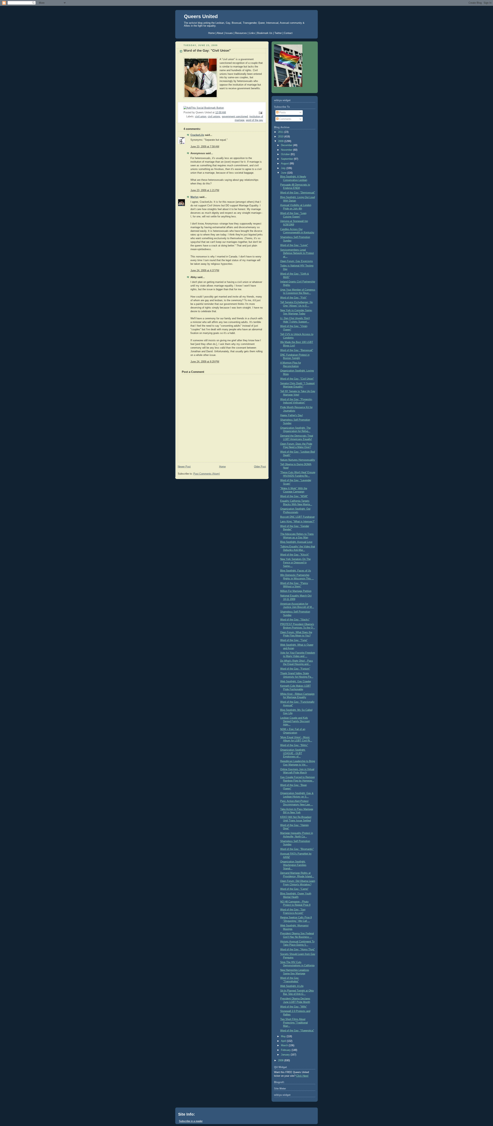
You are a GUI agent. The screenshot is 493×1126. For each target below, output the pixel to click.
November (287, 150)
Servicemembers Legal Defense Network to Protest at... (297, 253)
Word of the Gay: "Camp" (294, 889)
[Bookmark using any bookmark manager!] (204, 108)
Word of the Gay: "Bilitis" (294, 745)
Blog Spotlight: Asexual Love (296, 542)
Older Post (260, 466)
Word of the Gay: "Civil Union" (207, 50)
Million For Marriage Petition (295, 591)
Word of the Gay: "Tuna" (294, 640)
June (284, 172)
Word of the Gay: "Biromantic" (297, 849)
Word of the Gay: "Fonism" (295, 668)
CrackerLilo (197, 135)
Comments (284, 119)
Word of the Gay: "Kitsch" (294, 554)
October (286, 154)
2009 (281, 141)
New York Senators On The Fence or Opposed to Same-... (295, 562)
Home (222, 466)
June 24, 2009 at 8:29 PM (204, 361)
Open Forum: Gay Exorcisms (296, 261)
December (287, 145)
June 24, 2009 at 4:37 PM (204, 270)
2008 (281, 1060)
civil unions (214, 116)
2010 (281, 136)
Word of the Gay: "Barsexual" (296, 350)
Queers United (201, 16)
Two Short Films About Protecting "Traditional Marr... (294, 1022)
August (285, 163)
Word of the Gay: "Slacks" (295, 619)
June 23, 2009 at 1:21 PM (204, 190)
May (284, 1036)
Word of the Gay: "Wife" (293, 1006)
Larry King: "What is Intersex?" (297, 521)
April (284, 1041)
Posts (282, 112)
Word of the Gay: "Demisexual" (297, 192)
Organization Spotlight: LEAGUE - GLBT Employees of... (293, 753)
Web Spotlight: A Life (292, 986)
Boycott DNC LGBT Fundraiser (297, 517)
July (283, 168)
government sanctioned (235, 116)
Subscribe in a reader (191, 1121)
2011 (281, 132)
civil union (200, 116)
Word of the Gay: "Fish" (293, 297)
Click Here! (302, 1076)
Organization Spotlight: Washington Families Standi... (293, 865)
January (286, 1054)
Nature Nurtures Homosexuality (297, 460)
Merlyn (194, 197)
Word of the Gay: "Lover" (294, 245)
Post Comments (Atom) (206, 473)
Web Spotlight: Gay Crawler (295, 681)
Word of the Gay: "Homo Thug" (297, 949)
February (286, 1050)
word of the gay (254, 120)
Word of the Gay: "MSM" (294, 496)
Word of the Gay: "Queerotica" (297, 1030)
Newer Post (184, 466)
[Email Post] (260, 112)
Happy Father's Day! (291, 415)
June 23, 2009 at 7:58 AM (204, 146)
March (285, 1045)
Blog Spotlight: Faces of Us (295, 570)
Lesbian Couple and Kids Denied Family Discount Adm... (295, 721)
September (287, 159)
